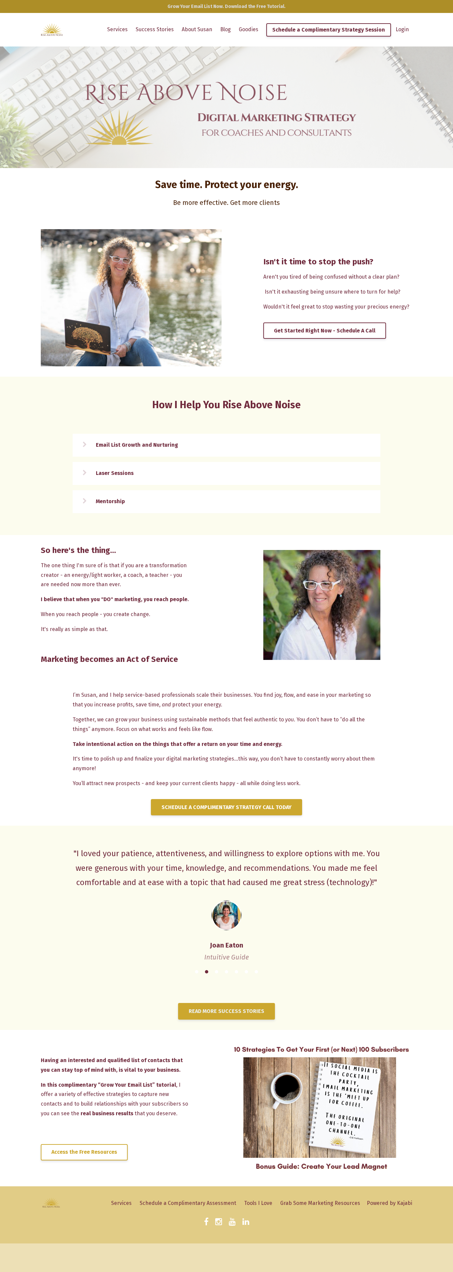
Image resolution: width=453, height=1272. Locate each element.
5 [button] (236, 974)
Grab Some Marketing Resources (320, 1206)
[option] (226, 899)
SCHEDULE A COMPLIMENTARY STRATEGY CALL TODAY (226, 807)
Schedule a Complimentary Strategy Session (328, 30)
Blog (225, 29)
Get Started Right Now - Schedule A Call (324, 330)
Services (117, 29)
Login (402, 29)
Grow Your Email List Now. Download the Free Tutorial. (226, 6)
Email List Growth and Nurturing (137, 445)
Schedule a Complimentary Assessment (188, 1206)
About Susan (197, 29)
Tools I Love (258, 1206)
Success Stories (155, 29)
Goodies (248, 29)
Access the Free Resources (84, 1155)
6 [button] (246, 974)
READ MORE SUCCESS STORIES (226, 1014)
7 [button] (256, 974)
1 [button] (196, 974)
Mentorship (110, 501)
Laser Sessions (115, 473)
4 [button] (226, 974)
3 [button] (216, 974)
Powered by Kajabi (389, 1206)
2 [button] (206, 974)
